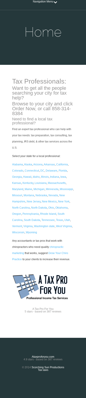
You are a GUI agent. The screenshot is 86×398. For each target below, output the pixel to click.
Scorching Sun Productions (48, 367)
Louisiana (41, 183)
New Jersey (34, 201)
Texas (59, 220)
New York (63, 201)
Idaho (36, 176)
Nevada (53, 195)
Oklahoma (61, 207)
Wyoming (31, 232)
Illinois (45, 176)
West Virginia (64, 226)
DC (42, 170)
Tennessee (48, 220)
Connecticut (32, 170)
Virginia (28, 226)
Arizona (38, 164)
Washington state (44, 226)
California (62, 164)
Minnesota (52, 189)
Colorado (17, 170)
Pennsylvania (30, 213)
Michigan (39, 189)
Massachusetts (57, 183)
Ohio (51, 207)
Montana (29, 195)
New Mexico (49, 201)
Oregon (16, 213)
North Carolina (21, 207)
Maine (28, 189)
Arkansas (49, 164)
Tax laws (43, 370)
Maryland (17, 189)
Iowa (63, 176)
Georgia (17, 176)
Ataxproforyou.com (43, 356)
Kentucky (27, 183)
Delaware (51, 170)
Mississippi (66, 189)
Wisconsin (18, 232)
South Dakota (32, 220)
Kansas (16, 183)
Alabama (17, 164)
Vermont (17, 226)
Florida (63, 170)
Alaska (28, 164)
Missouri (17, 195)
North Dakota (39, 207)
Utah (67, 220)
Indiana (54, 176)
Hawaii (27, 176)
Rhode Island (48, 213)
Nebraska (41, 195)
